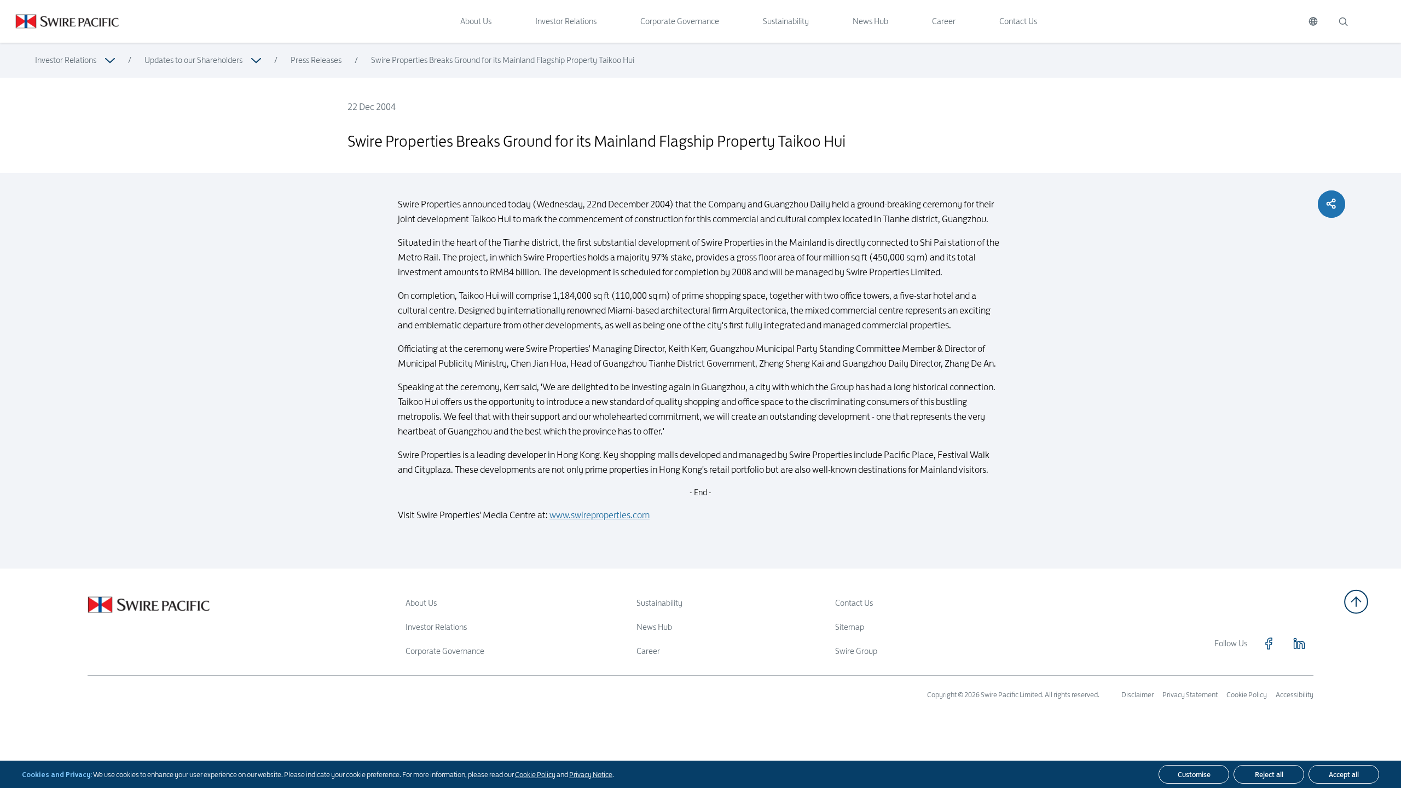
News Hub (870, 21)
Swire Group (856, 651)
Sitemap (849, 627)
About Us (475, 21)
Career (944, 21)
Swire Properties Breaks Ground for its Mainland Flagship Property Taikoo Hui (502, 60)
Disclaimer (1137, 694)
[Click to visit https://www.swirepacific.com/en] (59, 21)
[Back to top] (1356, 602)
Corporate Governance (679, 21)
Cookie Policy (535, 774)
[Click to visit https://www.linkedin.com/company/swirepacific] (1299, 643)
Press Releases (316, 60)
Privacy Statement (1190, 694)
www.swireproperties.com (599, 514)
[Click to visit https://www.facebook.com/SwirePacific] (1268, 643)
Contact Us (1018, 21)
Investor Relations (566, 21)
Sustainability (786, 21)
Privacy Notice (590, 774)
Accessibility (1294, 694)
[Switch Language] (1313, 21)
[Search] (1343, 21)
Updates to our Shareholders (193, 60)
